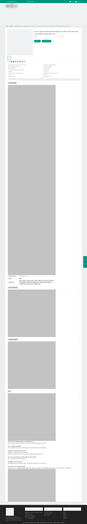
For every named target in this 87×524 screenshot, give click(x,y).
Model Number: (11, 68)
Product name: (10, 73)
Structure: (45, 71)
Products (64, 513)
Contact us (65, 516)
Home (64, 512)
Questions (65, 518)
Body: (44, 74)
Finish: (9, 74)
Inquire (37, 41)
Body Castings (46, 515)
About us (64, 515)
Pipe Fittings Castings (48, 513)
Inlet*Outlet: (45, 73)
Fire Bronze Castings (48, 512)
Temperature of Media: (12, 69)
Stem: (9, 76)
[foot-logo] (10, 512)
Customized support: (47, 64)
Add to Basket (46, 41)
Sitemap (54, 522)
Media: (9, 71)
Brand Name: (45, 66)
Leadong (62, 522)
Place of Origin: (11, 66)
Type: (9, 64)
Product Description (12, 79)
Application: (45, 68)
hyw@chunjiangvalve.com (11, 1)
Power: (44, 69)
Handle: (44, 76)
